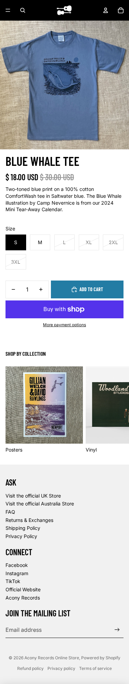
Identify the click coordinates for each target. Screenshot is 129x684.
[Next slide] (115, 409)
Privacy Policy (21, 536)
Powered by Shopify (100, 657)
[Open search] (22, 10)
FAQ (10, 512)
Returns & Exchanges (29, 520)
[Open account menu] (105, 10)
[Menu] (8, 10)
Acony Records (23, 598)
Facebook (17, 565)
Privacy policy (61, 668)
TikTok (13, 581)
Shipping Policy (23, 528)
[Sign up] (117, 630)
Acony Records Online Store (51, 657)
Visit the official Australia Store (40, 503)
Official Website (23, 589)
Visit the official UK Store (33, 496)
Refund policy (30, 668)
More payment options (64, 324)
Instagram (17, 573)
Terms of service (95, 668)
